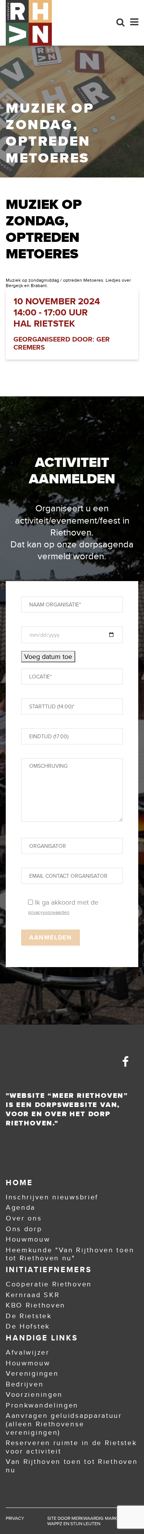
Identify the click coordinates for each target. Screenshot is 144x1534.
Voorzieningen (34, 1394)
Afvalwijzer (28, 1352)
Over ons (24, 1218)
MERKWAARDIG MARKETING (100, 1518)
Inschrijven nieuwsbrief (52, 1197)
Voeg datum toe (48, 656)
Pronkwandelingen (42, 1405)
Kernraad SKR (33, 1295)
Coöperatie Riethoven (49, 1284)
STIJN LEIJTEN (85, 1523)
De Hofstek (28, 1326)
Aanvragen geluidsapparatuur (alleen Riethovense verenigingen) (64, 1424)
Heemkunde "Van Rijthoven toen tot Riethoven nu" (70, 1254)
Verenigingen (32, 1373)
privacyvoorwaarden (49, 912)
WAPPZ (54, 1523)
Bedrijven (24, 1384)
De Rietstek (29, 1316)
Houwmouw (28, 1239)
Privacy (15, 1518)
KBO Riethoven (35, 1305)
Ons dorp (24, 1229)
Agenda (20, 1207)
